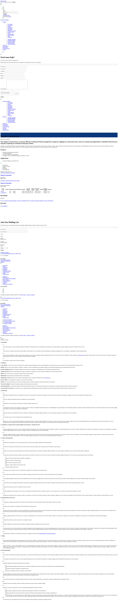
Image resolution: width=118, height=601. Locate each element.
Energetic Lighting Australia (9, 321)
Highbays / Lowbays (12, 30)
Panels (9, 33)
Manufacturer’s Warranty (8, 284)
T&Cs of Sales (6, 279)
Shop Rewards (6, 129)
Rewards (4, 128)
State (1, 73)
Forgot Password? (6, 15)
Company (2, 71)
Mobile (1, 75)
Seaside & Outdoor (11, 44)
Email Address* (3, 231)
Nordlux (4, 116)
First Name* (2, 66)
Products (4, 22)
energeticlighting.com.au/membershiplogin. (47, 533)
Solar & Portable (11, 42)
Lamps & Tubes (11, 31)
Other (9, 36)
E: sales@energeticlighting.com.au (7, 253)
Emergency (10, 28)
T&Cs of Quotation (7, 280)
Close (1, 338)
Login (4, 14)
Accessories (10, 24)
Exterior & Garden (11, 41)
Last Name (2, 68)
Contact (4, 49)
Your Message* (3, 88)
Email (4, 11)
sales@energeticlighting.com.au (6, 219)
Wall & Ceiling (11, 35)
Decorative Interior (11, 40)
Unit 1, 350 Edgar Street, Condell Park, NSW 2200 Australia (5, 261)
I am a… (2, 234)
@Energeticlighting (8, 319)
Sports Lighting (11, 34)
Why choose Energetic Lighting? (9, 278)
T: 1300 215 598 (17, 253)
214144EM (3, 192)
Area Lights (10, 25)
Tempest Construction (5, 175)
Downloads (5, 47)
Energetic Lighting (6, 101)
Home (1, 138)
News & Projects (6, 48)
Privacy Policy (23, 294)
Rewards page (81, 355)
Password (5, 12)
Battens (9, 26)
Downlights (10, 27)
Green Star (10, 37)
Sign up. (9, 16)
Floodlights (10, 29)
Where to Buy (5, 46)
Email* (1, 78)
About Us (5, 45)
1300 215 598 (14, 215)
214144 (2, 191)
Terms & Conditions (31, 294)
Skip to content (3, 1)
